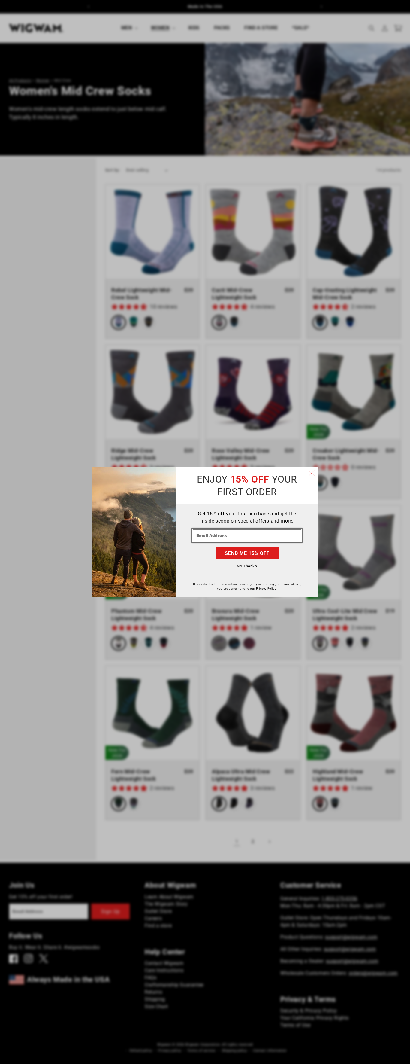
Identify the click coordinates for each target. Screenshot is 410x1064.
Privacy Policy (266, 588)
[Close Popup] (311, 473)
